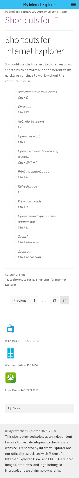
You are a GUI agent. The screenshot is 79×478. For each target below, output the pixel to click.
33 (54, 300)
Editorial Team (57, 12)
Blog (22, 274)
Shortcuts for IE (31, 20)
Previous (19, 300)
